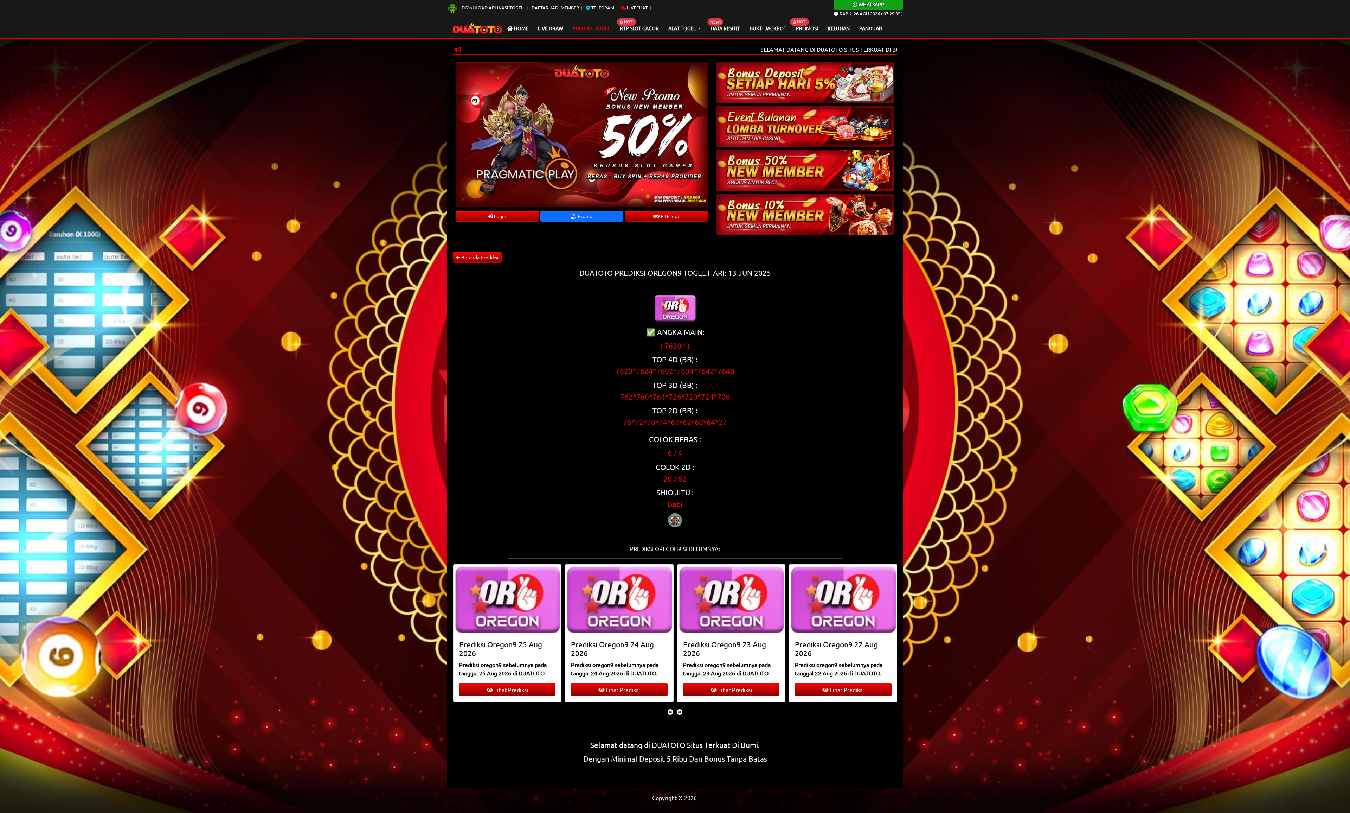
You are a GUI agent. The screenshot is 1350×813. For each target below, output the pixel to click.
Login (499, 216)
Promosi (807, 28)
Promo (584, 216)
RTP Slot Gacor (639, 28)
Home (520, 28)
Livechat (637, 8)
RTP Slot (670, 216)
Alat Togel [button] (682, 28)
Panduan (870, 28)
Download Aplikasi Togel (493, 8)
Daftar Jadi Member (555, 8)
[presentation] (670, 711)
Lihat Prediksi (510, 689)
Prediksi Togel (591, 28)
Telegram (602, 8)
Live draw (550, 28)
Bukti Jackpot (768, 28)
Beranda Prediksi (479, 257)
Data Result (725, 28)
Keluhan (839, 28)
